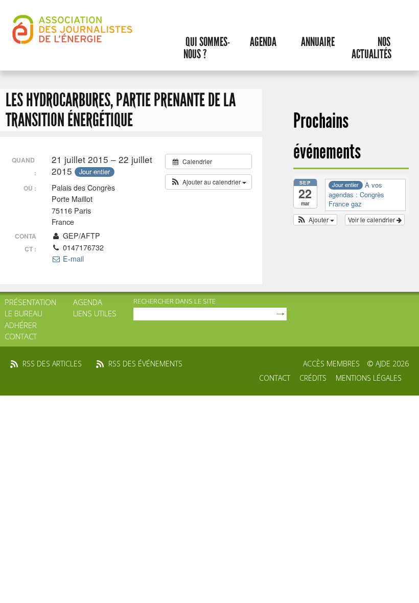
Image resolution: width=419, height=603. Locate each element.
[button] (208, 182)
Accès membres (331, 363)
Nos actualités (371, 48)
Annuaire (318, 42)
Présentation (30, 302)
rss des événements (145, 363)
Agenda (263, 42)
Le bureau (23, 313)
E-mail (72, 258)
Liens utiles (95, 313)
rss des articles (52, 363)
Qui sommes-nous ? (206, 48)
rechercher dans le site (174, 301)
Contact (21, 336)
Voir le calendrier (372, 219)
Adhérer (21, 325)
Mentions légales (369, 378)
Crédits (313, 378)
